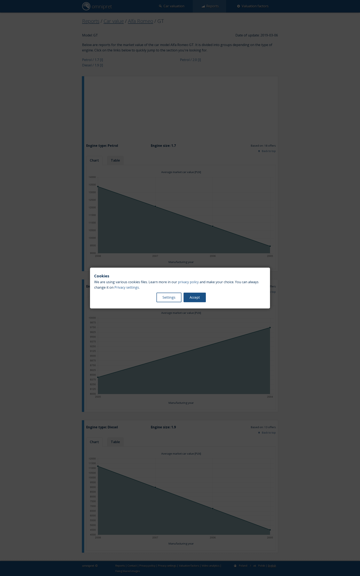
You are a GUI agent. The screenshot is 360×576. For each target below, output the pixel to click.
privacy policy (188, 282)
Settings (168, 297)
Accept (195, 297)
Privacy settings (126, 287)
